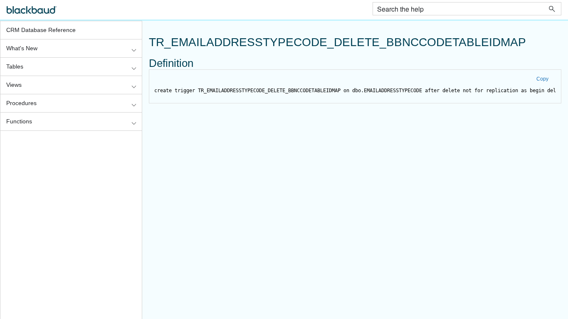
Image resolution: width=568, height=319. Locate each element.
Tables (14, 66)
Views (14, 84)
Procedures (21, 103)
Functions (19, 121)
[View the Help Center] (32, 13)
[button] (552, 8)
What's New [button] (21, 48)
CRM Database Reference (41, 30)
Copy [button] (542, 79)
